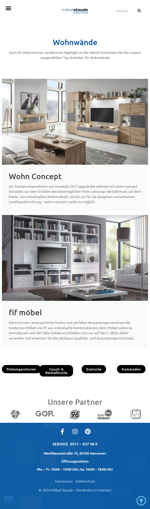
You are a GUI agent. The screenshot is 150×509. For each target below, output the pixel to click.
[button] (8, 8)
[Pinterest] (88, 431)
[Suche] (139, 10)
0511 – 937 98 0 (83, 443)
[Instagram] (75, 431)
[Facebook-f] (62, 431)
